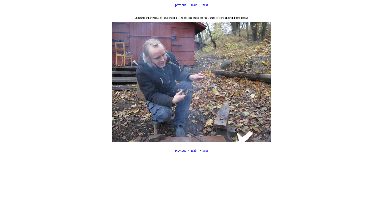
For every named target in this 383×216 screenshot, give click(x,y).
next (205, 5)
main (194, 5)
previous (181, 5)
